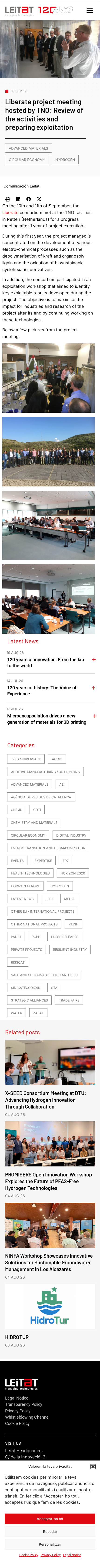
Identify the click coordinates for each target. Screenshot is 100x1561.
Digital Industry (71, 835)
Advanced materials (28, 148)
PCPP (36, 937)
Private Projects (26, 949)
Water (16, 1013)
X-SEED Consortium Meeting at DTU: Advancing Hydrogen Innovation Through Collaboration (45, 1099)
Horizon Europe (25, 886)
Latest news (22, 899)
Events (17, 861)
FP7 (66, 861)
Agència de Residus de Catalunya (41, 797)
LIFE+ (49, 899)
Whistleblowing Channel (27, 1417)
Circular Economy (27, 159)
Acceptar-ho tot (50, 1519)
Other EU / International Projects (42, 911)
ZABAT (38, 1013)
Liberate (10, 212)
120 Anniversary (26, 759)
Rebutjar (50, 1531)
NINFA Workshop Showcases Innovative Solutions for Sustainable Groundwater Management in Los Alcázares (49, 1262)
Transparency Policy (23, 1404)
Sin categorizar (25, 988)
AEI (61, 784)
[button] (93, 1466)
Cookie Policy (28, 1555)
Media (69, 899)
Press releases (64, 937)
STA (54, 988)
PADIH (73, 924)
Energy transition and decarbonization (48, 848)
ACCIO (57, 759)
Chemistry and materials (34, 822)
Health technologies (30, 873)
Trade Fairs (69, 1000)
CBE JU (16, 810)
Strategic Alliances (29, 1000)
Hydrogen (65, 159)
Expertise (43, 861)
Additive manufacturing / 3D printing (45, 772)
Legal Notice (72, 1555)
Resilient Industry (70, 949)
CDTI (37, 810)
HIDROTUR (17, 1337)
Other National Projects (34, 924)
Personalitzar (50, 1544)
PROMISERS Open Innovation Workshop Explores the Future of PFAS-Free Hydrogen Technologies (48, 1181)
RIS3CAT (18, 962)
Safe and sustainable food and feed (44, 975)
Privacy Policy (51, 1555)
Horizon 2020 (73, 873)
